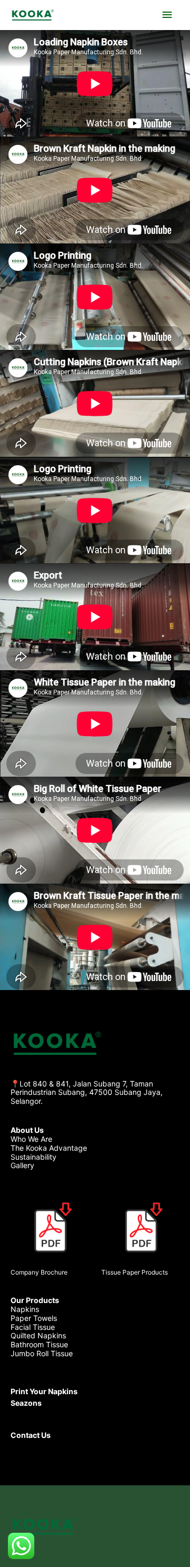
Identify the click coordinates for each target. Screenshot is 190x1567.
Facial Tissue (33, 1327)
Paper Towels (34, 1318)
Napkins (25, 1309)
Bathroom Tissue (39, 1344)
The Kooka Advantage (49, 1147)
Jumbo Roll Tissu (40, 1353)
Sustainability (33, 1156)
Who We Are (31, 1138)
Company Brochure (39, 1272)
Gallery (22, 1165)
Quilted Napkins (38, 1335)
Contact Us (31, 1435)
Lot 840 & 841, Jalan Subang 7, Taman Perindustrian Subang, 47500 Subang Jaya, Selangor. (87, 1092)
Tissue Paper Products (134, 1272)
